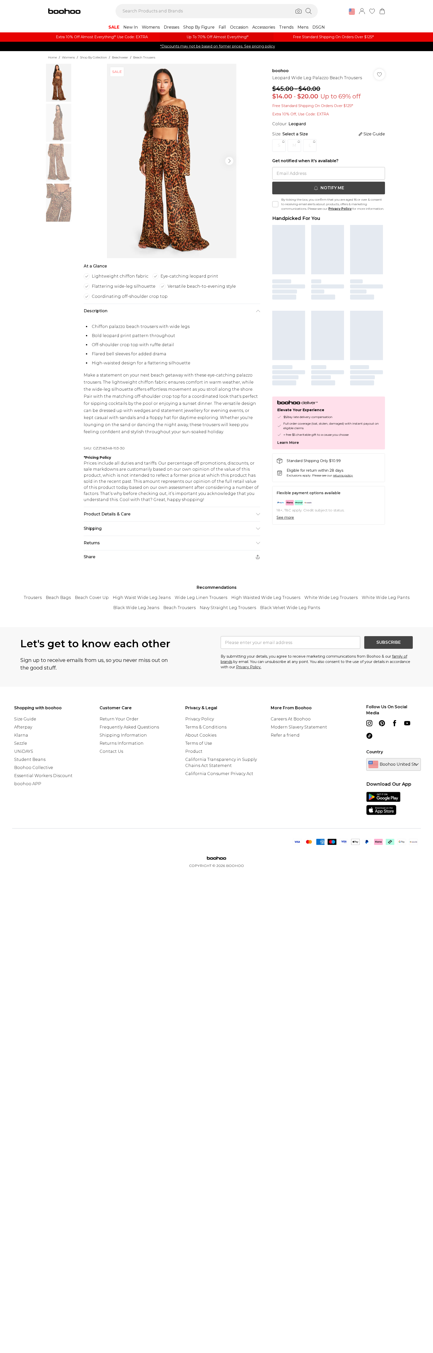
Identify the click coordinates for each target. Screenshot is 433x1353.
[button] (352, 12)
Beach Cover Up (92, 597)
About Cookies (200, 735)
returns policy (343, 475)
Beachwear (120, 57)
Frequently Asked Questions (129, 727)
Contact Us (111, 751)
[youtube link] (407, 723)
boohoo (280, 70)
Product (193, 751)
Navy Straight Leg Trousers (228, 607)
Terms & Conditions (205, 727)
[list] (171, 161)
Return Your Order (119, 719)
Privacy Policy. (248, 667)
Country (374, 752)
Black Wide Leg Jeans (136, 607)
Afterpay (23, 727)
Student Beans (29, 759)
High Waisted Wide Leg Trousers (265, 597)
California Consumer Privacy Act (219, 773)
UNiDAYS (23, 751)
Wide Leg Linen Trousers (201, 597)
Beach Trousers (144, 57)
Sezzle (20, 743)
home (52, 57)
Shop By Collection (93, 57)
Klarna (21, 735)
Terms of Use (198, 743)
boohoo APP (27, 783)
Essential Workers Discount (43, 775)
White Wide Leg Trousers (331, 597)
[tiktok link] (369, 736)
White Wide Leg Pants (385, 597)
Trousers (33, 597)
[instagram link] (369, 723)
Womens (68, 57)
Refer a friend (285, 735)
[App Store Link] (383, 803)
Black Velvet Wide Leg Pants (290, 607)
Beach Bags (58, 597)
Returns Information (122, 743)
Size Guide (25, 719)
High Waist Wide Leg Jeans (142, 597)
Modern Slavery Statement (299, 727)
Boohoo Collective (33, 767)
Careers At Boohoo (291, 719)
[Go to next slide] (229, 161)
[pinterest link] (382, 723)
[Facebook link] (395, 723)
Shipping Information (123, 735)
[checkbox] (275, 204)
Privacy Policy (340, 209)
